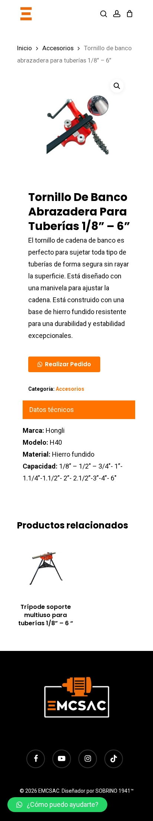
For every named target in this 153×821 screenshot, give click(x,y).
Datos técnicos (51, 409)
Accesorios (58, 48)
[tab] (79, 409)
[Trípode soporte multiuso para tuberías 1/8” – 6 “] (45, 568)
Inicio (24, 48)
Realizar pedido (68, 364)
